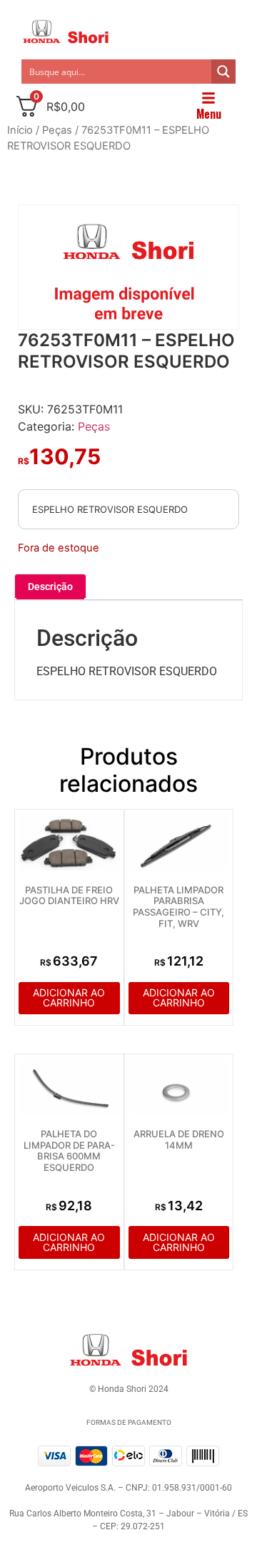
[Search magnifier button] (223, 71)
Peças (57, 130)
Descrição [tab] (50, 586)
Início (20, 130)
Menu (208, 113)
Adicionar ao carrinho (69, 997)
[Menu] (208, 98)
